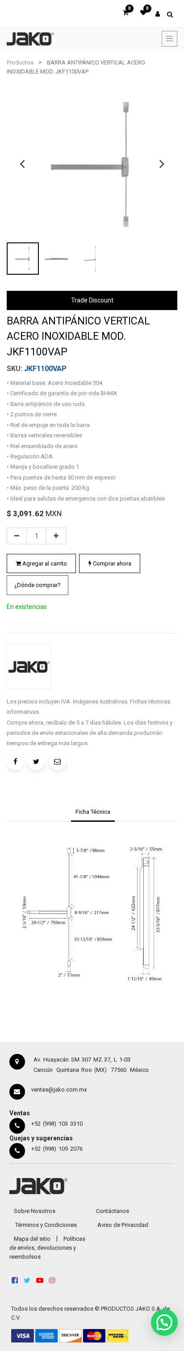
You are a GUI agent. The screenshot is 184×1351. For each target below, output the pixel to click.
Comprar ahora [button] (111, 563)
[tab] (92, 812)
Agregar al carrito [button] (44, 563)
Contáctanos (112, 1211)
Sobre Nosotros (34, 1211)
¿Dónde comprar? (37, 585)
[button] (37, 585)
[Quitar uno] (17, 535)
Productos (20, 62)
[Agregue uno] (56, 535)
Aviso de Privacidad (122, 1225)
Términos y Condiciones (46, 1225)
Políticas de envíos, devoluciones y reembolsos (47, 1247)
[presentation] (22, 163)
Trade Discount (92, 300)
